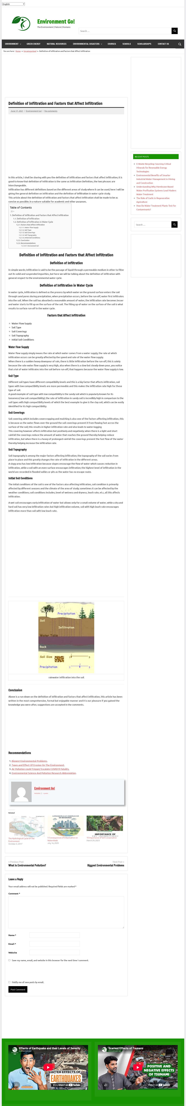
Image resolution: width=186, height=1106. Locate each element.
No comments (50, 111)
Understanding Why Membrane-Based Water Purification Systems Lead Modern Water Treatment (156, 190)
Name (12, 935)
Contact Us (163, 43)
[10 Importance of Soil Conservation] (105, 826)
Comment (14, 893)
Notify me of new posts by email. (28, 982)
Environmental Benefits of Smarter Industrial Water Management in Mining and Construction (155, 179)
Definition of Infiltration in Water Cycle (35, 221)
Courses (112, 43)
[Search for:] (125, 31)
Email (12, 943)
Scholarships (144, 43)
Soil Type (28, 230)
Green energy (33, 43)
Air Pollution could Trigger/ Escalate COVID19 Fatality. (40, 768)
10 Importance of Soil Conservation (102, 837)
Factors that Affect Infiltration (33, 224)
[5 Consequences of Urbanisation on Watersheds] (66, 826)
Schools (127, 43)
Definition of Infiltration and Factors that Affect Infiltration (40, 215)
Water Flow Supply (31, 227)
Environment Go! (56, 21)
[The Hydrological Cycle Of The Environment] (26, 826)
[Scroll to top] (180, 1100)
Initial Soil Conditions (32, 237)
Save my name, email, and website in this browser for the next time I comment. (50, 960)
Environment (12, 43)
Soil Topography (31, 235)
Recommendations (28, 243)
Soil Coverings (30, 232)
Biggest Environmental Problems (29, 760)
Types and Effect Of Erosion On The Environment (38, 764)
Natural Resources (56, 43)
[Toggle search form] (180, 44)
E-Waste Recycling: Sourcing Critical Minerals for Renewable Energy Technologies (153, 167)
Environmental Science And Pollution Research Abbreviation (44, 772)
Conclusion (25, 240)
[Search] (175, 31)
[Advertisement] (128, 19)
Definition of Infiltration (28, 218)
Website (12, 952)
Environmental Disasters (86, 43)
